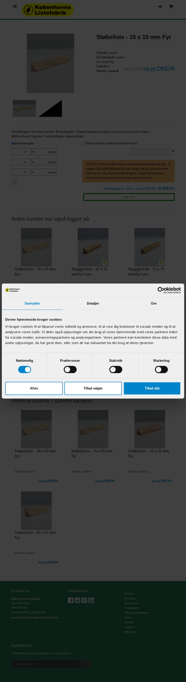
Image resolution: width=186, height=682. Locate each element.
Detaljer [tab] (93, 303)
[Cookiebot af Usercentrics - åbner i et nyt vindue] (161, 290)
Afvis (34, 388)
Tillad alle (152, 388)
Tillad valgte (93, 388)
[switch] (70, 369)
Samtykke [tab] (32, 303)
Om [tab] (154, 303)
